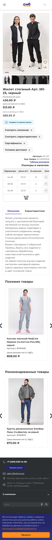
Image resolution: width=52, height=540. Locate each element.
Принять (26, 535)
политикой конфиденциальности (19, 528)
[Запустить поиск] (46, 504)
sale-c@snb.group (15, 473)
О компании (9, 494)
